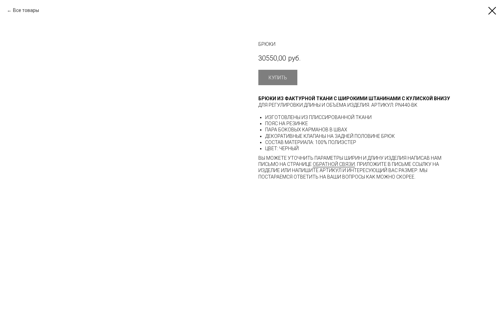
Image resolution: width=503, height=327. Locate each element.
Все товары (26, 10)
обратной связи (334, 164)
